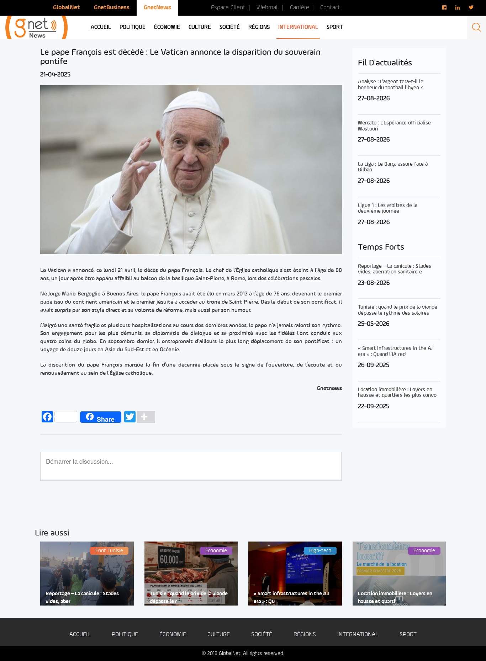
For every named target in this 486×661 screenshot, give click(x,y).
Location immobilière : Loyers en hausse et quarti (395, 597)
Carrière (299, 8)
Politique (133, 27)
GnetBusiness (112, 8)
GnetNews (157, 8)
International (298, 27)
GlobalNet (66, 8)
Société (230, 27)
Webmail (268, 8)
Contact (330, 8)
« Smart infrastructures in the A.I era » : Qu (291, 597)
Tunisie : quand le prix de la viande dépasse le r (189, 597)
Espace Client (228, 8)
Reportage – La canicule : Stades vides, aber (82, 597)
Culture (200, 27)
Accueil (101, 27)
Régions (259, 27)
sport (335, 27)
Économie (167, 27)
